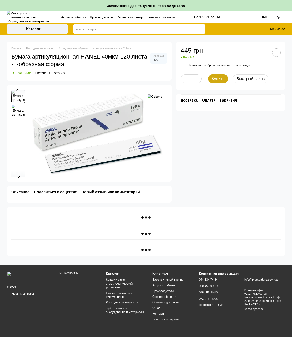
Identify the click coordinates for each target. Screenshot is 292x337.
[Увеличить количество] (198, 79)
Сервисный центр (130, 17)
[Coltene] (155, 96)
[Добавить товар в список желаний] (276, 52)
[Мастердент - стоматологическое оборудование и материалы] (29, 275)
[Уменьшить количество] (184, 79)
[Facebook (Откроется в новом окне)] (242, 17)
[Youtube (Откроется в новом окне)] (249, 17)
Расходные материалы (122, 302)
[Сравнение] (243, 29)
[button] (288, 5)
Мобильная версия (23, 293)
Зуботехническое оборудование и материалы (125, 310)
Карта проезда (254, 309)
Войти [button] (193, 65)
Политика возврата (165, 319)
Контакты (158, 313)
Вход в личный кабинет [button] (168, 279)
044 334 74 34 (207, 17)
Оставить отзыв (50, 73)
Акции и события (73, 17)
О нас (156, 308)
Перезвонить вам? (211, 304)
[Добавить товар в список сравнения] (263, 52)
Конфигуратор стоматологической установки (119, 283)
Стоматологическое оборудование (119, 295)
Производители (101, 17)
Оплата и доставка (161, 17)
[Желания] (255, 29)
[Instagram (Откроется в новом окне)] (236, 17)
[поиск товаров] (201, 29)
